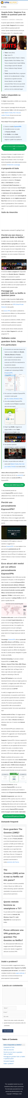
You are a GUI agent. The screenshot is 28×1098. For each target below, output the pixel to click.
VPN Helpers (23, 2)
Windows (16, 398)
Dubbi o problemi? (9, 1063)
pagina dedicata (20, 973)
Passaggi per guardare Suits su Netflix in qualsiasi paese (14, 1057)
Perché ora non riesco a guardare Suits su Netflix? (13, 1053)
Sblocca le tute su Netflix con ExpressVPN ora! (14, 147)
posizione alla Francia (13, 862)
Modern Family (8, 112)
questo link (20, 475)
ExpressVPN (17, 126)
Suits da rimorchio (9, 1049)
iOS (8, 398)
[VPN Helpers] (9, 2)
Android (11, 398)
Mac (21, 398)
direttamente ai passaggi (13, 164)
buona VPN (7, 310)
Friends (8, 115)
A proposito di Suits (9, 1047)
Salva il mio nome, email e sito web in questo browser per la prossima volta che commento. (15, 1023)
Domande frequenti (9, 1061)
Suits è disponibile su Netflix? (12, 1045)
